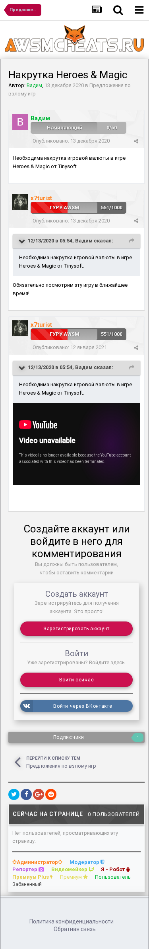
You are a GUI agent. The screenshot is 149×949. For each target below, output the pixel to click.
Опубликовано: (71, 141)
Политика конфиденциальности (71, 921)
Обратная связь (75, 929)
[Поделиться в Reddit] (50, 794)
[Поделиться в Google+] (38, 794)
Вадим (84, 241)
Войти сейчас (76, 680)
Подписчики (68, 737)
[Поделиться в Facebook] (26, 794)
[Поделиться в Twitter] (13, 794)
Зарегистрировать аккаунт (76, 628)
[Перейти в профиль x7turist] (20, 202)
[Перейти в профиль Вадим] (20, 122)
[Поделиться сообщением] (136, 141)
